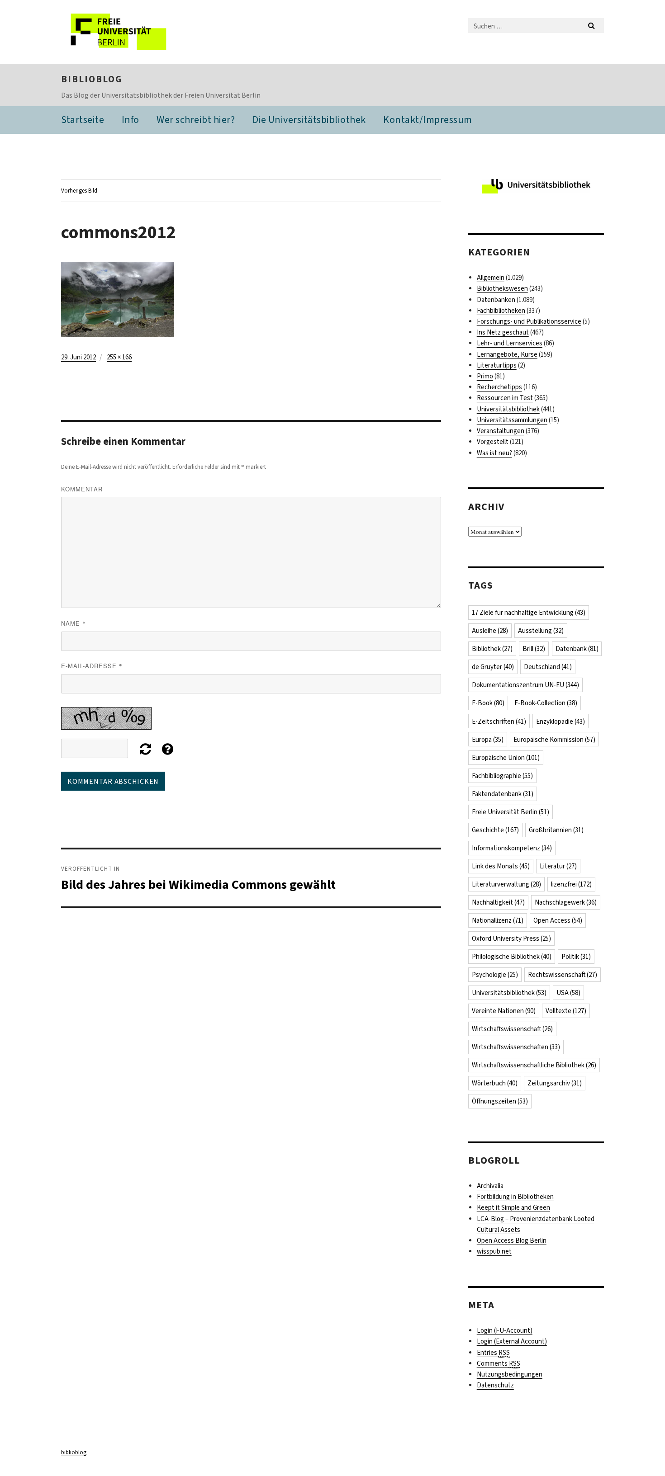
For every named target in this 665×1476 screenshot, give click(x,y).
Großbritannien (556, 830)
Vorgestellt (492, 441)
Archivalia (490, 1185)
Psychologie (495, 974)
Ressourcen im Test (505, 397)
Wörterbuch (495, 1083)
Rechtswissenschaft (562, 974)
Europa (488, 739)
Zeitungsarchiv (554, 1083)
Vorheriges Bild (79, 190)
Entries (493, 1352)
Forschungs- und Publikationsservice (529, 321)
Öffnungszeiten (500, 1101)
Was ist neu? (494, 452)
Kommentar (82, 489)
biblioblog (91, 79)
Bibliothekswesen (502, 288)
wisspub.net (494, 1251)
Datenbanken (496, 299)
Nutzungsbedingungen (509, 1374)
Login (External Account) (512, 1341)
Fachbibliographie (502, 775)
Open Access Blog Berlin (511, 1240)
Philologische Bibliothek (511, 956)
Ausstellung (541, 630)
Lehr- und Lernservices (509, 343)
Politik (576, 956)
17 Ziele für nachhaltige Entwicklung (528, 612)
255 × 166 (119, 357)
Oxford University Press (511, 938)
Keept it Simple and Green (513, 1207)
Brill (533, 648)
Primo (485, 376)
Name (73, 623)
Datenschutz (495, 1385)
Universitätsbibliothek (508, 409)
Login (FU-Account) (504, 1330)
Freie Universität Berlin (510, 811)
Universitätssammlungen (512, 419)
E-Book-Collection (545, 702)
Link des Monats (501, 866)
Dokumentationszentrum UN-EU (525, 684)
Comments (498, 1363)
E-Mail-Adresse (92, 665)
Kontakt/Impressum (427, 119)
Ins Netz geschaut (503, 332)
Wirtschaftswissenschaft (512, 1028)
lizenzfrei (571, 884)
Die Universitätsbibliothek (309, 119)
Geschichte (495, 830)
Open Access (557, 920)
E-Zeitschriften (499, 721)
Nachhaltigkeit (498, 902)
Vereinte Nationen (504, 1010)
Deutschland (548, 666)
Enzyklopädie (560, 721)
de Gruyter (493, 666)
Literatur (558, 866)
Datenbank (577, 648)
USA (568, 992)
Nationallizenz (497, 920)
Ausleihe (490, 630)
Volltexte (566, 1010)
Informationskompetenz (512, 848)
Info (130, 119)
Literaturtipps (497, 365)
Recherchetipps (499, 386)
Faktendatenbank (502, 793)
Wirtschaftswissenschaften (516, 1047)
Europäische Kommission (554, 739)
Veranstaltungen (500, 430)
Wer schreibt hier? (196, 119)
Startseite (82, 119)
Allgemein (490, 277)
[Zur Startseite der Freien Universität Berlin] (137, 32)
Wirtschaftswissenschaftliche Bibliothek (534, 1065)
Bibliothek (492, 648)
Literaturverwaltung (506, 884)
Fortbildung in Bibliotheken (515, 1196)
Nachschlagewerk (566, 902)
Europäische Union (506, 757)
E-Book (488, 702)
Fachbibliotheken (501, 310)
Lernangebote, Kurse (507, 354)
